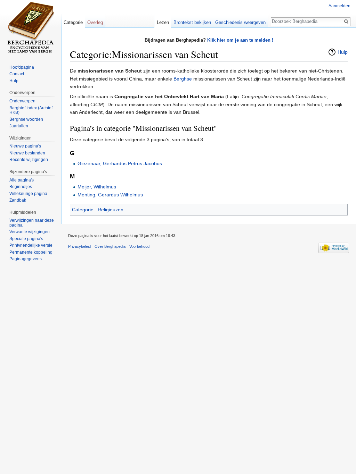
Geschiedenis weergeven (240, 22)
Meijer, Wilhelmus (97, 186)
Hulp (343, 52)
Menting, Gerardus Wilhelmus (110, 194)
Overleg (95, 22)
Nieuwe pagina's (25, 146)
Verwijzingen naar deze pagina (31, 223)
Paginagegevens (25, 258)
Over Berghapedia (110, 246)
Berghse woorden (26, 119)
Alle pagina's (21, 180)
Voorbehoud (139, 246)
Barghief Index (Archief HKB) (30, 110)
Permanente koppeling (30, 252)
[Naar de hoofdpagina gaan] (30, 28)
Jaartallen (18, 126)
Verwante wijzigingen (29, 231)
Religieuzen (110, 209)
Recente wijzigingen (28, 159)
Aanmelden (339, 5)
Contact (16, 73)
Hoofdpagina (21, 67)
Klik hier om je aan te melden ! (240, 40)
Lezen (163, 22)
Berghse (182, 79)
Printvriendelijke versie (30, 245)
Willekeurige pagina (28, 193)
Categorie (83, 209)
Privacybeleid (79, 246)
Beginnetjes (20, 186)
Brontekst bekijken (192, 22)
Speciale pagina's (26, 238)
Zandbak (17, 200)
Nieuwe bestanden (27, 153)
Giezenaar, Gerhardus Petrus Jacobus (120, 163)
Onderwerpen (22, 101)
